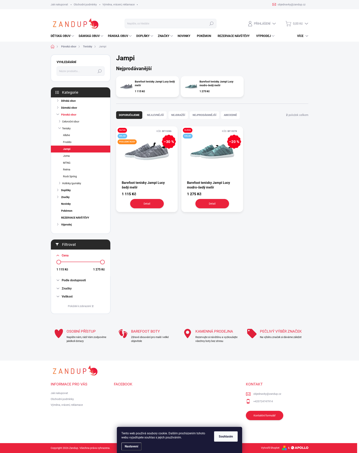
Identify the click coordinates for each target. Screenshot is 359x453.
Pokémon (66, 210)
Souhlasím (226, 436)
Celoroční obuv (70, 121)
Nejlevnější (155, 114)
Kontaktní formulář (265, 415)
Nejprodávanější (204, 114)
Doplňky (66, 190)
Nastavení (131, 446)
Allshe (66, 135)
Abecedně (230, 114)
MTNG (66, 162)
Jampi (66, 148)
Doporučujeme (129, 114)
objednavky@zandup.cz (267, 393)
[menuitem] (63, 36)
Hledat (211, 23)
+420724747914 (263, 401)
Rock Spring (70, 176)
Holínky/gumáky (71, 183)
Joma (66, 155)
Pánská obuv (68, 114)
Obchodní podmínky (85, 4)
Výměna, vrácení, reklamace (118, 4)
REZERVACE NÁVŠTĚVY (75, 217)
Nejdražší (178, 114)
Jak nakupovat (59, 4)
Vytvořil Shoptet (270, 447)
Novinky (66, 203)
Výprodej (66, 224)
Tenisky (66, 128)
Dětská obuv (68, 100)
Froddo (67, 142)
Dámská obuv (69, 107)
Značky (65, 197)
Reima (66, 169)
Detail (147, 203)
